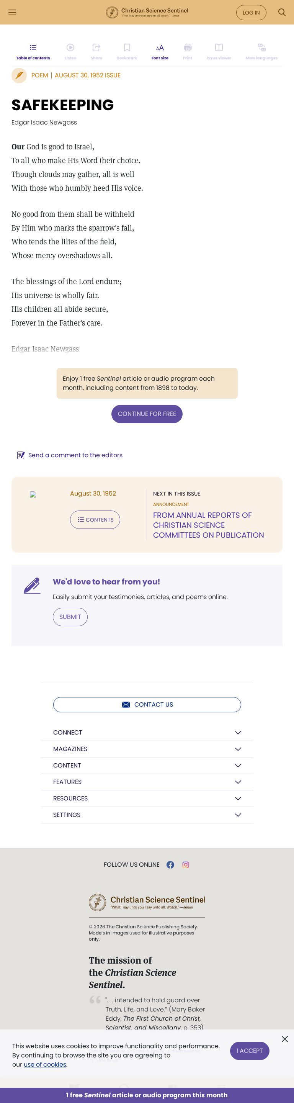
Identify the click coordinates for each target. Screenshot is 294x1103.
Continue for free (147, 413)
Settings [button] (66, 814)
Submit (70, 616)
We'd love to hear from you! (106, 581)
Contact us (153, 704)
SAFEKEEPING (62, 105)
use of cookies (45, 1064)
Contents (100, 520)
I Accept (250, 1050)
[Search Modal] (282, 12)
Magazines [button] (70, 749)
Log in (251, 12)
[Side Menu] (12, 12)
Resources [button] (70, 798)
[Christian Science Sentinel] (147, 13)
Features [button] (67, 781)
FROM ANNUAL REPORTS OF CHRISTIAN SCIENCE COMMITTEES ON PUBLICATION (208, 525)
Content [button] (67, 765)
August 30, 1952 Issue (88, 75)
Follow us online (132, 865)
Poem (39, 75)
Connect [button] (67, 732)
